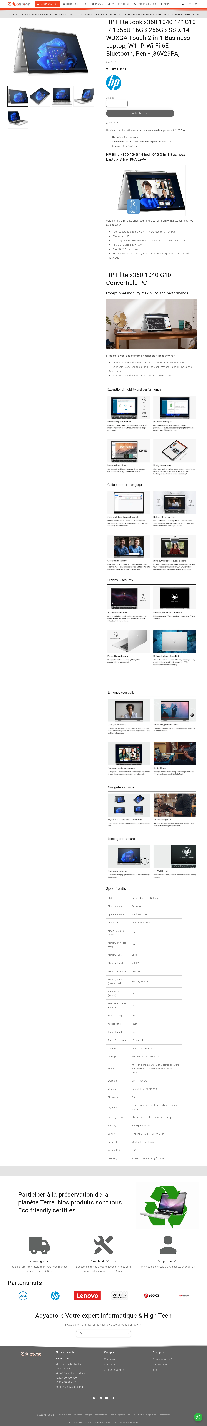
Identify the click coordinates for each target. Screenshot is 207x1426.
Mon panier (110, 1364)
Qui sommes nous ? (162, 1359)
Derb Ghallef (63, 1368)
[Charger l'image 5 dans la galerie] (18, 118)
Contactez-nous (140, 113)
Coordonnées (164, 1415)
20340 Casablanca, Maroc (71, 1373)
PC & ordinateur (16, 14)
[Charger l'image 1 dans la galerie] (18, 96)
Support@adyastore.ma (69, 1386)
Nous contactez (160, 1364)
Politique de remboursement (70, 1415)
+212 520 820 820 (66, 1377)
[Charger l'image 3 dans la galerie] (62, 96)
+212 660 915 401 (66, 1382)
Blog (154, 1370)
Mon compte (110, 1359)
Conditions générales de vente (122, 1415)
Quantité (110, 98)
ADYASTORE (49, 1415)
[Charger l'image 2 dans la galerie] (40, 96)
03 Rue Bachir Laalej (69, 1364)
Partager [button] (113, 122)
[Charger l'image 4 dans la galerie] (83, 96)
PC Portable (36, 14)
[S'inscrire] (127, 1333)
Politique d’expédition (147, 1415)
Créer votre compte (114, 1370)
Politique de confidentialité (96, 1415)
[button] (183, 4)
